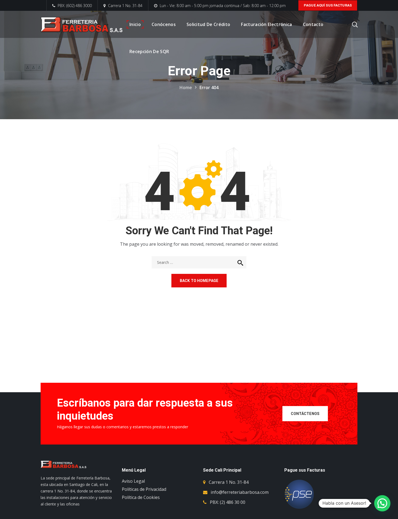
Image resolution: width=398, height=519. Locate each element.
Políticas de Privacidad (144, 489)
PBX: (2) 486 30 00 (227, 502)
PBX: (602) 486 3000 (74, 5)
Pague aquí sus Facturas (328, 5)
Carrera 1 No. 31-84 (125, 5)
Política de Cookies (141, 497)
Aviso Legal (133, 481)
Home (186, 87)
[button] (382, 503)
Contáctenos (305, 413)
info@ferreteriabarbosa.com (240, 492)
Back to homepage (199, 280)
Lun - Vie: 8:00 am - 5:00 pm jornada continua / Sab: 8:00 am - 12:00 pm (223, 5)
